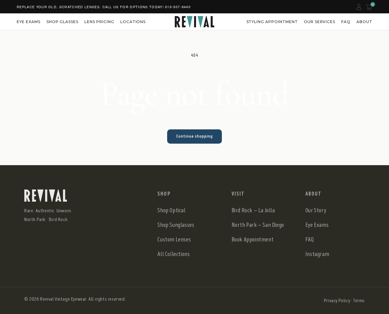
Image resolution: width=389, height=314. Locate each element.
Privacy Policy (337, 300)
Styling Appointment (272, 21)
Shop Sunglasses (175, 225)
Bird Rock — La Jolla (253, 210)
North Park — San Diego (258, 225)
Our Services (320, 21)
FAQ (345, 21)
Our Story (315, 210)
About (364, 21)
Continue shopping (194, 136)
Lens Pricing (99, 21)
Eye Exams (28, 21)
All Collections (173, 254)
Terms (359, 300)
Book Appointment (253, 239)
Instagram (317, 254)
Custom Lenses (174, 239)
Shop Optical (171, 210)
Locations (133, 21)
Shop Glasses (62, 21)
